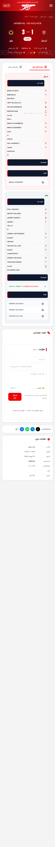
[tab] (40, 67)
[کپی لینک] (16, 429)
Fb (22, 429)
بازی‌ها (51, 17)
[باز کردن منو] (51, 5)
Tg (33, 429)
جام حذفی (43, 17)
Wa (27, 429)
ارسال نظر (15, 397)
